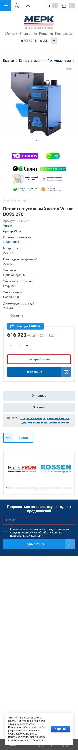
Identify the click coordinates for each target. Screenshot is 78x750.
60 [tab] (39, 490)
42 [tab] (37, 488)
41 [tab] (35, 488)
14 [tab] (37, 487)
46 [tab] (47, 488)
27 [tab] (69, 487)
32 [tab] (13, 488)
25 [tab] (64, 487)
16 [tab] (42, 487)
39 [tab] (30, 488)
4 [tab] (13, 487)
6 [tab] (18, 487)
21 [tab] (54, 487)
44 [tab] (42, 488)
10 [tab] (28, 487)
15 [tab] (40, 487)
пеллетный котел (56, 422)
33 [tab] (16, 488)
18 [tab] (47, 487)
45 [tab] (45, 488)
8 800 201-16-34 (34, 41)
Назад (23, 438)
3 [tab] (41, 140)
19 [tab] (49, 487)
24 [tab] (61, 487)
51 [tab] (59, 488)
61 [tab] (41, 490)
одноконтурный (31, 422)
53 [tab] (64, 488)
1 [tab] (36, 140)
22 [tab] (57, 487)
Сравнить (16, 315)
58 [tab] (34, 490)
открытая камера (32, 418)
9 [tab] (25, 487)
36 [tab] (23, 488)
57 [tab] (31, 490)
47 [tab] (49, 488)
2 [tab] (39, 140)
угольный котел (57, 418)
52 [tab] (61, 488)
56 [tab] (71, 488)
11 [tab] (30, 487)
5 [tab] (16, 487)
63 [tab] (46, 490)
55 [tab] (69, 488)
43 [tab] (40, 488)
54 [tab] (66, 488)
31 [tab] (11, 488)
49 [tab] (54, 488)
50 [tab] (57, 488)
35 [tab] (21, 488)
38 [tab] (28, 488)
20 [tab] (52, 487)
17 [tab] (45, 487)
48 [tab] (52, 488)
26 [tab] (66, 487)
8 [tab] (23, 487)
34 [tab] (18, 488)
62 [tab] (43, 490)
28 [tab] (71, 487)
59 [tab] (36, 490)
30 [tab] (9, 488)
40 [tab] (33, 488)
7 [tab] (21, 487)
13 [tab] (35, 487)
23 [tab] (59, 487)
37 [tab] (25, 488)
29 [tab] (6, 488)
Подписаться (34, 544)
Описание (39, 396)
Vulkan (7, 226)
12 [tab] (33, 487)
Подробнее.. (11, 242)
